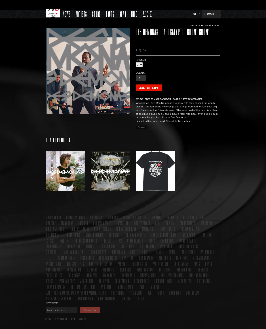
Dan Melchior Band (126, 229)
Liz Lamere (158, 252)
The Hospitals (53, 246)
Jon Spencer (87, 281)
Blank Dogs (67, 223)
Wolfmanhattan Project (59, 298)
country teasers (79, 229)
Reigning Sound (145, 269)
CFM (157, 223)
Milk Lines (182, 258)
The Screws (74, 275)
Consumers (206, 223)
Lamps (172, 252)
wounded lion (85, 298)
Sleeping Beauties (199, 275)
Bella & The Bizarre (193, 217)
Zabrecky (125, 298)
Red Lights (108, 269)
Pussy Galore (74, 269)
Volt (150, 293)
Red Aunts (92, 269)
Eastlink (207, 235)
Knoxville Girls (138, 252)
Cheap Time (122, 223)
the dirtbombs (72, 235)
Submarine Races (163, 281)
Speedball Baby (66, 281)
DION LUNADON (146, 258)
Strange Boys (141, 281)
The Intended (147, 246)
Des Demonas (52, 235)
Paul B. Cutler (160, 264)
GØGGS (152, 240)
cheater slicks (142, 223)
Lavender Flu (207, 252)
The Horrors (167, 240)
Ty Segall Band (125, 287)
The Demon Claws (189, 229)
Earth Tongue (189, 235)
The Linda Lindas (66, 258)
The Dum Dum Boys (135, 235)
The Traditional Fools (83, 287)
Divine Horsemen (95, 235)
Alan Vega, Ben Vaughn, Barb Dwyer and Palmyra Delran (76, 293)
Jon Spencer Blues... (189, 246)
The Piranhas (181, 264)
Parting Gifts (139, 264)
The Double (115, 235)
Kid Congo (51, 252)
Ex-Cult (50, 240)
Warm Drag (175, 293)
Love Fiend (127, 258)
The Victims (117, 293)
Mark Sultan (185, 281)
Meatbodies (165, 258)
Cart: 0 (196, 14)
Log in (194, 25)
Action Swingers (75, 217)
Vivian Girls (136, 293)
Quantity (140, 72)
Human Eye (91, 246)
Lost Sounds (87, 258)
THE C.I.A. (169, 223)
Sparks (49, 281)
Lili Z (48, 258)
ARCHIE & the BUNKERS (134, 217)
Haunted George (187, 240)
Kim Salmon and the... (73, 252)
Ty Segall (106, 287)
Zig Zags (140, 298)
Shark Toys (109, 275)
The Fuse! (107, 240)
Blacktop (51, 223)
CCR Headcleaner (102, 223)
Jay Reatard (166, 246)
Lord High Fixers (108, 258)
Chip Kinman (118, 252)
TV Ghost (154, 287)
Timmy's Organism (56, 287)
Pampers (122, 264)
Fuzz (119, 240)
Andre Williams (106, 298)
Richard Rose (184, 269)
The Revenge (165, 269)
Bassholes (172, 217)
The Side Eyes (127, 275)
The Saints (202, 269)
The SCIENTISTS (54, 275)
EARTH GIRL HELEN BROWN (163, 235)
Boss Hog (83, 223)
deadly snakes (167, 229)
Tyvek (141, 287)
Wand (161, 293)
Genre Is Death (135, 240)
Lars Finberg (188, 252)
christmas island (55, 229)
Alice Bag (113, 217)
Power (208, 264)
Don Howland (73, 246)
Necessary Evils (75, 264)
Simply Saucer (148, 275)
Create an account (211, 25)
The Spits (104, 281)
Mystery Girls (53, 264)
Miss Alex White (202, 258)
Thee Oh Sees (204, 281)
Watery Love (192, 293)
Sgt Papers (91, 275)
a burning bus (53, 217)
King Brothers (98, 252)
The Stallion (122, 281)
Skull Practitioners (172, 275)
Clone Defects (187, 223)
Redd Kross (126, 269)
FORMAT (141, 60)
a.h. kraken (96, 217)
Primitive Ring (54, 269)
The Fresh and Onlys (86, 240)
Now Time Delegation (100, 264)
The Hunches (108, 246)
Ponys (196, 264)
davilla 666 (148, 229)
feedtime (64, 240)
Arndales (157, 217)
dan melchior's (102, 229)
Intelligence (128, 246)
